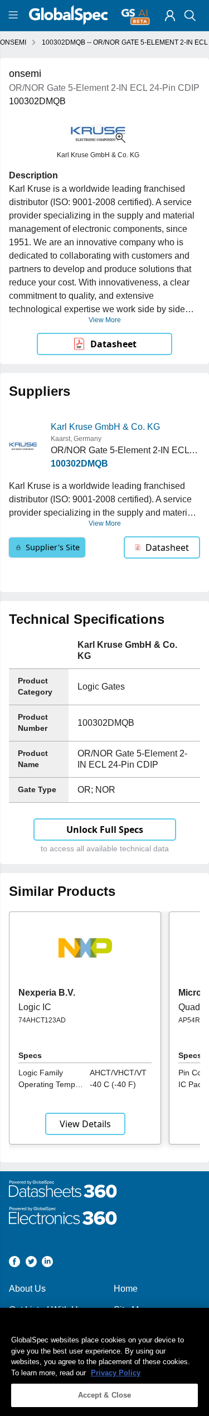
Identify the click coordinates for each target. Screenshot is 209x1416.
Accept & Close (105, 1395)
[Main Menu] (14, 15)
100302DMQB (79, 463)
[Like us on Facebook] (14, 1263)
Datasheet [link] (113, 344)
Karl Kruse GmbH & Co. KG (105, 426)
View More (105, 320)
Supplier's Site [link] (53, 547)
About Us (27, 1288)
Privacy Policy (115, 1373)
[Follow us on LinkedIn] (47, 1263)
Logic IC (34, 1007)
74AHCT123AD (42, 1020)
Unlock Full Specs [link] (104, 829)
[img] (170, 15)
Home (126, 1288)
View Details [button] (85, 1124)
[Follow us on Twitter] (31, 1263)
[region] (104, 1362)
